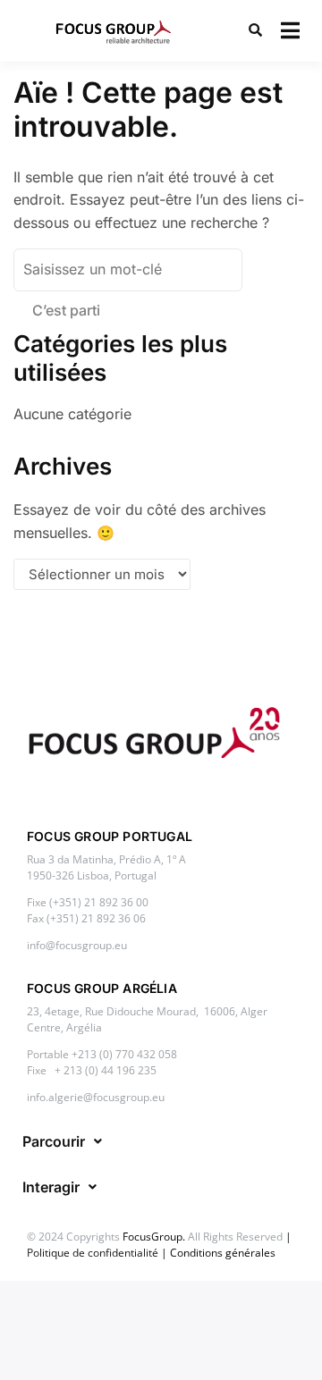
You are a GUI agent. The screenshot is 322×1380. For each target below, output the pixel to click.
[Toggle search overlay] (255, 30)
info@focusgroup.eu (77, 945)
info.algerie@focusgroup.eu (96, 1097)
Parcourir (53, 1141)
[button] (62, 1141)
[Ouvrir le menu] (290, 30)
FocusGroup (152, 1236)
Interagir (51, 1187)
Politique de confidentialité (92, 1252)
